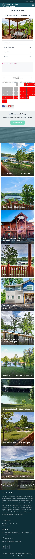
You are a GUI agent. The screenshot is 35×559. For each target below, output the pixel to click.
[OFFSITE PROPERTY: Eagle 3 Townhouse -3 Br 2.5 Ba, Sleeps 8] (17, 328)
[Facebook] (4, 547)
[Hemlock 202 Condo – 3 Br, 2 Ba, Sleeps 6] (17, 395)
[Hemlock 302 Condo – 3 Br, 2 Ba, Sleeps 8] (17, 361)
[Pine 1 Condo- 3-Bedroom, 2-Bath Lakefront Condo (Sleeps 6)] (17, 227)
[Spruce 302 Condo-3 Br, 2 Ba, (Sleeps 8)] (17, 159)
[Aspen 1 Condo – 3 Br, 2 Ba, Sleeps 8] (17, 462)
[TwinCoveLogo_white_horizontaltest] (9, 5)
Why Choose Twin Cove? (9, 524)
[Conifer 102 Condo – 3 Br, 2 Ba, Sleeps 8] (17, 429)
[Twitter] (8, 547)
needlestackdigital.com (17, 556)
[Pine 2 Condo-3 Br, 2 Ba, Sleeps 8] (17, 260)
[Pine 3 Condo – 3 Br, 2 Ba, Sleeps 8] (17, 193)
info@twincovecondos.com (13, 541)
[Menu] (33, 5)
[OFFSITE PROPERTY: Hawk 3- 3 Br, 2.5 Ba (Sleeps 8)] (17, 294)
